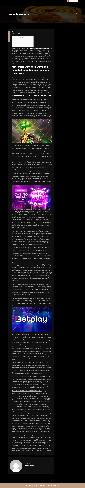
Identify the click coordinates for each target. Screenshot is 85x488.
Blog (66, 14)
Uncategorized (27, 31)
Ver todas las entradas (30, 468)
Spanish (71, 0)
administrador (16, 31)
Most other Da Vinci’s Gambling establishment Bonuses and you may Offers (23, 41)
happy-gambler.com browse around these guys (38, 48)
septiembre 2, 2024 (8, 36)
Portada (62, 14)
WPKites (48, 485)
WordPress (39, 485)
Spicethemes (55, 485)
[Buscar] (76, 3)
